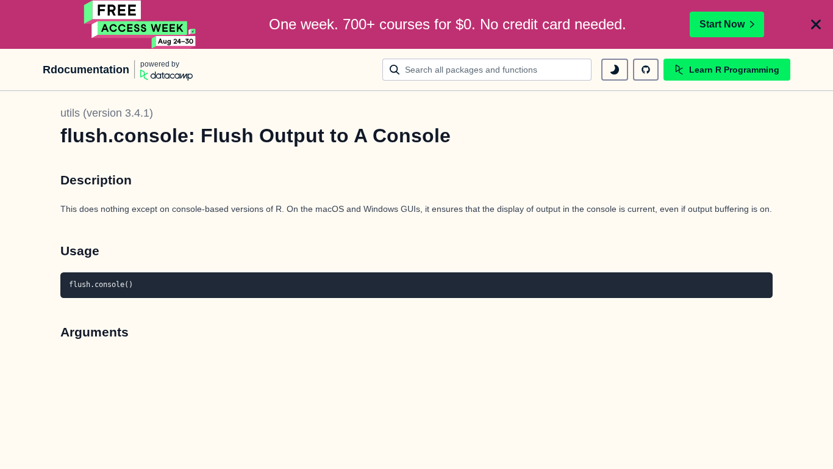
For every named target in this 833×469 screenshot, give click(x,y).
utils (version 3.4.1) (106, 113)
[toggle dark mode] (614, 70)
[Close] (816, 24)
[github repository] (646, 70)
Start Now (722, 24)
